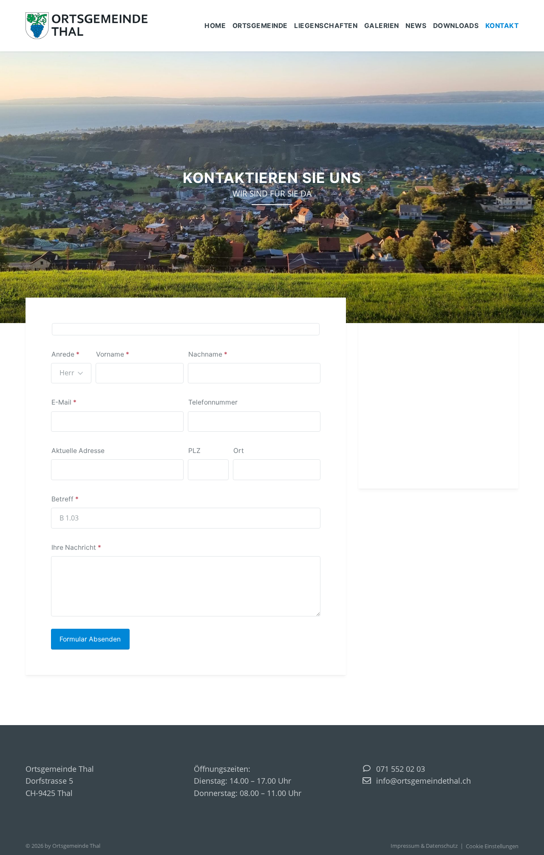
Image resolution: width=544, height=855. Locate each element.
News (415, 26)
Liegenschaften (325, 26)
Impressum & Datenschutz (424, 845)
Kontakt (501, 26)
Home (215, 26)
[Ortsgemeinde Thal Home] (86, 25)
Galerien (381, 26)
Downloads (456, 26)
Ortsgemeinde (260, 26)
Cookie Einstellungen (492, 846)
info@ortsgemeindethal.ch (423, 781)
